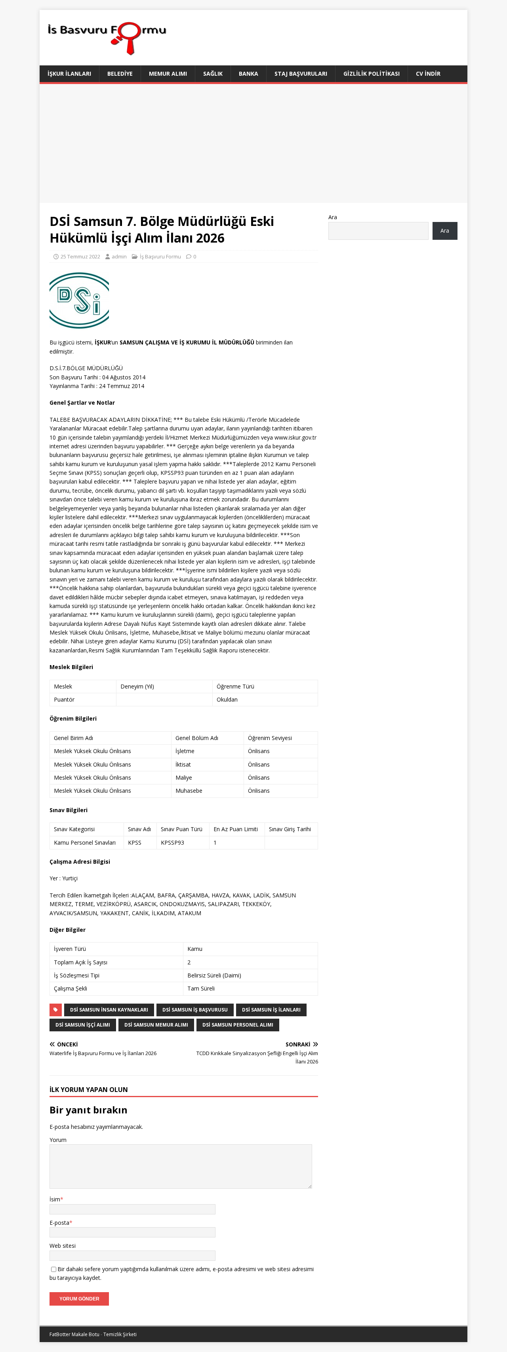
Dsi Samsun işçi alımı (82, 1024)
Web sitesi (63, 1245)
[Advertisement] (253, 143)
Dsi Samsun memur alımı (156, 1024)
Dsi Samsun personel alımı (237, 1024)
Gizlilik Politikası (371, 73)
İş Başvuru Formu (160, 256)
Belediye (120, 73)
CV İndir (428, 73)
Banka (248, 73)
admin (119, 256)
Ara (332, 217)
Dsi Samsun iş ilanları (271, 1009)
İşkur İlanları (69, 73)
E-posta (59, 1222)
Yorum (58, 1140)
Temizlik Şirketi (120, 1334)
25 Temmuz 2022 (80, 256)
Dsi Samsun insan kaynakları (109, 1009)
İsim (55, 1199)
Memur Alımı (168, 73)
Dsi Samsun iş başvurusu (195, 1009)
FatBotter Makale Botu (74, 1334)
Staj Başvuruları (300, 73)
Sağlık (213, 73)
